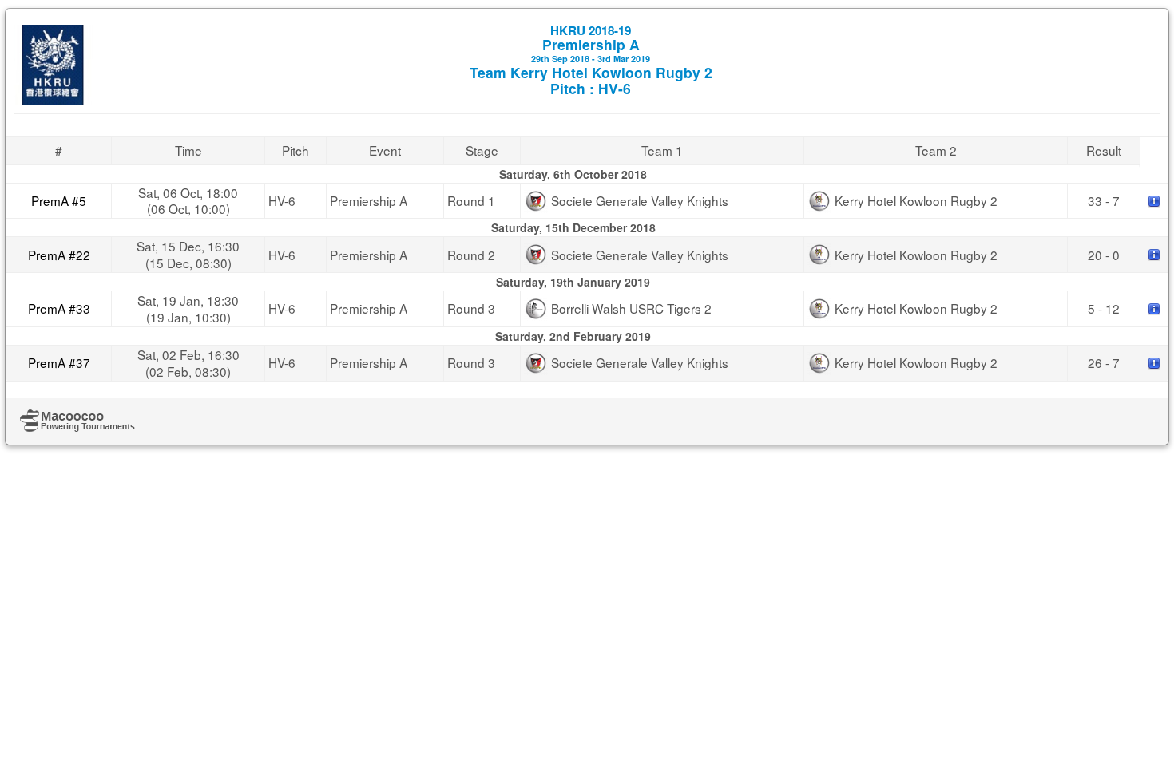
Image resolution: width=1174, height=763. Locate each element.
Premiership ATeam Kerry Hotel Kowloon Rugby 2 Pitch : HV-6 (591, 60)
